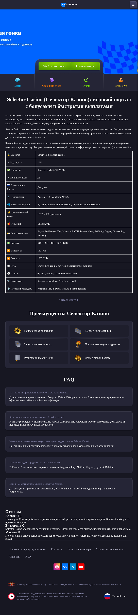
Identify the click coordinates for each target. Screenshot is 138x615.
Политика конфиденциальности (27, 549)
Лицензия (14, 556)
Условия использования (109, 549)
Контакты (56, 549)
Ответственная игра (79, 549)
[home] (69, 5)
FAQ (28, 556)
